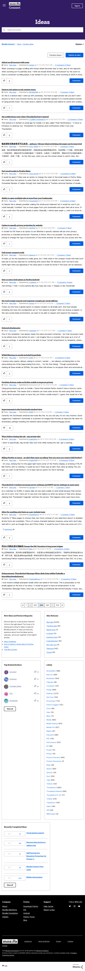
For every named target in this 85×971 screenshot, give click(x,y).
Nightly (49, 731)
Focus (48, 708)
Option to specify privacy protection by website (22, 225)
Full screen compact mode (13, 252)
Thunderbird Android (54, 791)
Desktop (49, 693)
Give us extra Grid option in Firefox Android (20, 279)
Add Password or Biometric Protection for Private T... (36, 856)
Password (50, 735)
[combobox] (42, 29)
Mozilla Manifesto (9, 910)
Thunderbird (51, 787)
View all (10, 709)
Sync (48, 776)
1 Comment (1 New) (67, 92)
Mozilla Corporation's (12, 951)
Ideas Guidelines (10, 641)
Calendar (49, 682)
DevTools (50, 697)
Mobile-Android (52, 723)
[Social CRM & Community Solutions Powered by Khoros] (78, 966)
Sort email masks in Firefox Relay (16, 171)
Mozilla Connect (14, 5)
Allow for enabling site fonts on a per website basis (23, 512)
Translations (50, 803)
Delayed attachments (11, 328)
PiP (47, 746)
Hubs (48, 712)
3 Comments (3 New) (68, 201)
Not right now (51, 645)
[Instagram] (74, 906)
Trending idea (51, 626)
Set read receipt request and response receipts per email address (30, 301)
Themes (49, 784)
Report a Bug (49, 910)
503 (57, 605)
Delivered (50, 648)
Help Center (48, 906)
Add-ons (49, 675)
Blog (25, 920)
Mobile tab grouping (34, 877)
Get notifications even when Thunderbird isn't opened (25, 116)
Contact (4, 946)
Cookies (70, 941)
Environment (51, 701)
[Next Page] (62, 605)
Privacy (49, 754)
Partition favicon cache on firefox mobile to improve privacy (27, 382)
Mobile (48, 720)
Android (26, 913)
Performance (51, 742)
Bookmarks (50, 678)
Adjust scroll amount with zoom (15, 62)
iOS (24, 910)
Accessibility (51, 671)
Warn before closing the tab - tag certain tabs (21, 436)
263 (35, 605)
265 (47, 605)
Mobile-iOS (50, 727)
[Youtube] (79, 906)
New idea (12, 65)
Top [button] (5, 966)
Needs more (51, 630)
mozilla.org (28, 941)
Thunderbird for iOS (53, 795)
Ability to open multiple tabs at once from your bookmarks (27, 198)
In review (49, 633)
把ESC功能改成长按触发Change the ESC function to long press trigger (32, 546)
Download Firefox (30, 906)
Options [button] (78, 44)
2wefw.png (8, 529)
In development (52, 641)
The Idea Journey (10, 649)
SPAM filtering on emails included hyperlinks (21, 355)
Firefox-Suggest (52, 705)
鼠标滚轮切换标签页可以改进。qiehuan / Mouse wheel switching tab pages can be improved (42, 144)
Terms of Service (43, 941)
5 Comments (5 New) (63, 65)
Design (49, 690)
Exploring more (52, 637)
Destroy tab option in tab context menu (19, 89)
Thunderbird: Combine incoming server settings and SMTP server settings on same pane (40, 485)
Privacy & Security (53, 757)
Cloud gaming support (35, 833)
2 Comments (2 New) (75, 119)
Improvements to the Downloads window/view (22, 409)
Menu (48, 716)
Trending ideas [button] (55, 55)
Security (49, 772)
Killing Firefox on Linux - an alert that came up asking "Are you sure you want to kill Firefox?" (42, 457)
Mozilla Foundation (10, 913)
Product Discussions (53, 761)
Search (49, 769)
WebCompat (51, 814)
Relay (48, 765)
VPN (48, 810)
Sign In (77, 6)
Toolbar (49, 799)
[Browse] (4, 5)
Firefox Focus (29, 917)
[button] (4, 80)
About (4, 906)
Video (48, 806)
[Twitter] (70, 906)
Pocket (49, 750)
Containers (50, 686)
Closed (49, 652)
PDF (47, 739)
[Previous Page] (23, 605)
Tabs (48, 780)
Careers (5, 917)
